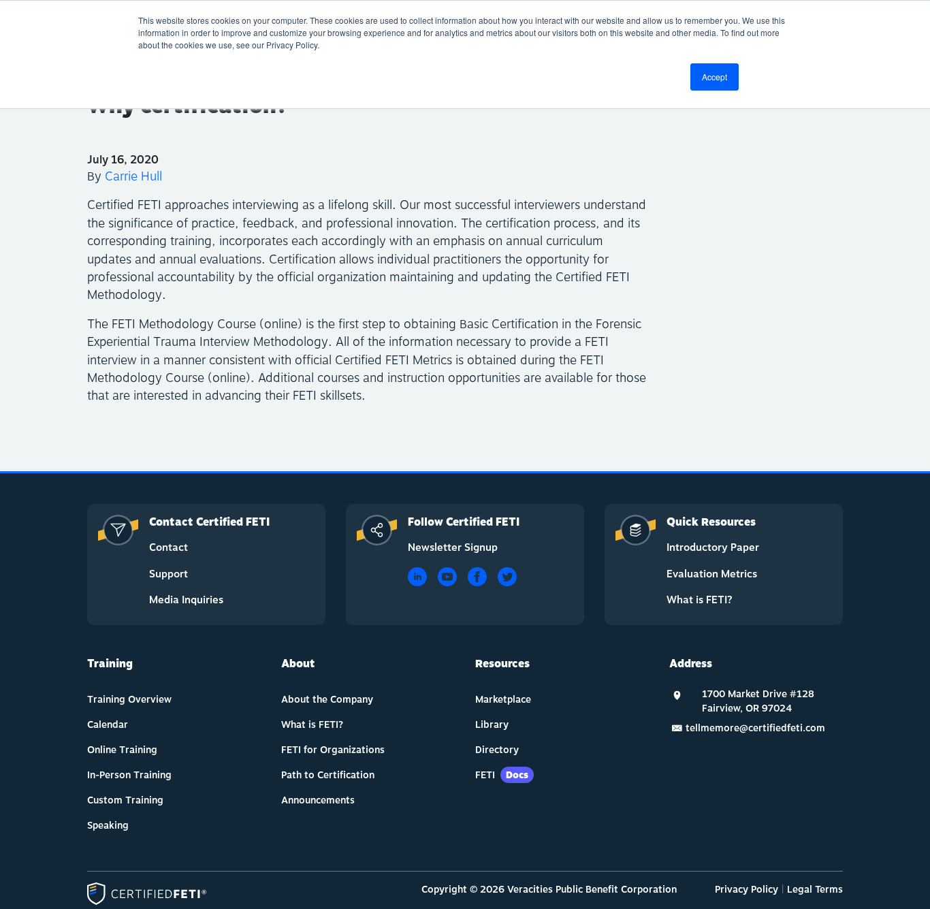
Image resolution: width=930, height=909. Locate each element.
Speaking (108, 825)
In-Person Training (129, 775)
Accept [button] (714, 76)
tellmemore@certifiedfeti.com (755, 728)
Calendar (107, 725)
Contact (168, 548)
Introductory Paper (713, 548)
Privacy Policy (746, 889)
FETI (501, 775)
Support (168, 574)
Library (492, 725)
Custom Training (125, 800)
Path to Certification (327, 775)
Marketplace (503, 699)
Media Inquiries (186, 600)
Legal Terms (815, 889)
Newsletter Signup (453, 548)
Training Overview (129, 699)
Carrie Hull (133, 177)
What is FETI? (700, 600)
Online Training (122, 750)
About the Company (327, 699)
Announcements (318, 800)
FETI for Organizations (333, 750)
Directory (497, 750)
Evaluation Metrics (712, 574)
